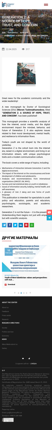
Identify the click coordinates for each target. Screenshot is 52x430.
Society (4, 328)
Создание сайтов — (26, 364)
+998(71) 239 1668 (16, 416)
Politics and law (7, 332)
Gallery (4, 348)
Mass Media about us (9, 344)
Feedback (5, 311)
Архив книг (24, 33)
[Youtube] (49, 212)
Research (5, 319)
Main (4, 32)
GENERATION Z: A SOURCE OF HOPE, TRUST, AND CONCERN (26, 36)
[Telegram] (49, 217)
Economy (5, 336)
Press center (6, 315)
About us (5, 307)
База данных (13, 33)
